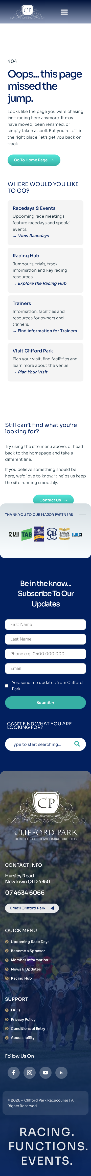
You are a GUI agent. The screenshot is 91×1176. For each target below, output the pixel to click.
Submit (45, 702)
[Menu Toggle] (64, 12)
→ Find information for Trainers (45, 331)
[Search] (77, 744)
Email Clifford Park (28, 908)
